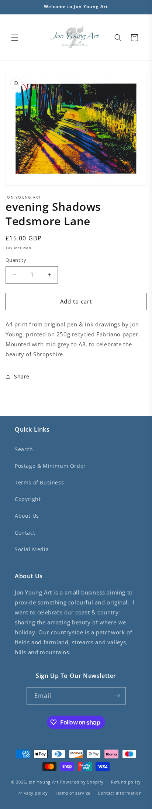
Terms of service (72, 793)
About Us (27, 515)
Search (24, 449)
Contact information (120, 793)
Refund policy (126, 782)
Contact (25, 532)
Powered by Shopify (82, 781)
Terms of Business (39, 482)
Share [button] (22, 376)
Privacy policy (32, 793)
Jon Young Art (44, 781)
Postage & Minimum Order (50, 465)
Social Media (32, 549)
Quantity (16, 260)
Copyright (28, 499)
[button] (15, 38)
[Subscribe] (117, 696)
